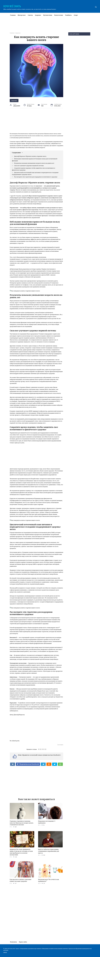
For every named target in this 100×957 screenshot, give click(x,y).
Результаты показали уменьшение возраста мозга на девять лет (34, 163)
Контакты (13, 942)
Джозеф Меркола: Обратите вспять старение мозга (30, 156)
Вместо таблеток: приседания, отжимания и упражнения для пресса (48, 851)
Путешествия (47, 15)
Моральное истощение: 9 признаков (46, 822)
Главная (13, 15)
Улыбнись (68, 15)
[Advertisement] (45, 25)
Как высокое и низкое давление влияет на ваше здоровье (20, 880)
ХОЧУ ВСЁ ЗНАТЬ (12, 6)
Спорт (76, 15)
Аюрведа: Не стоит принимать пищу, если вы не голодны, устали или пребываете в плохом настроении (21, 852)
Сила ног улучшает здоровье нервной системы (29, 165)
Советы (30, 15)
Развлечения (58, 15)
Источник (60, 744)
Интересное (22, 15)
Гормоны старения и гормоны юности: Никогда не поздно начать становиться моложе (21, 823)
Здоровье (38, 15)
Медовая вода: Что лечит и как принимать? (48, 880)
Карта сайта (23, 942)
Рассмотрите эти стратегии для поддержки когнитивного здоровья (35, 177)
